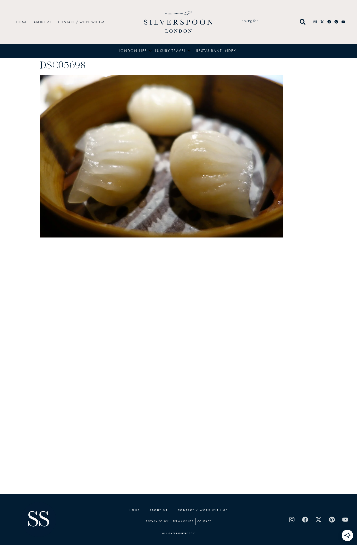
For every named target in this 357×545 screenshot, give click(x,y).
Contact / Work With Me (82, 22)
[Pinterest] (336, 22)
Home (21, 22)
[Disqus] (178, 304)
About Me (43, 22)
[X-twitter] (322, 22)
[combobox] (264, 21)
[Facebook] (329, 22)
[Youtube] (343, 22)
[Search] (303, 21)
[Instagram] (315, 22)
